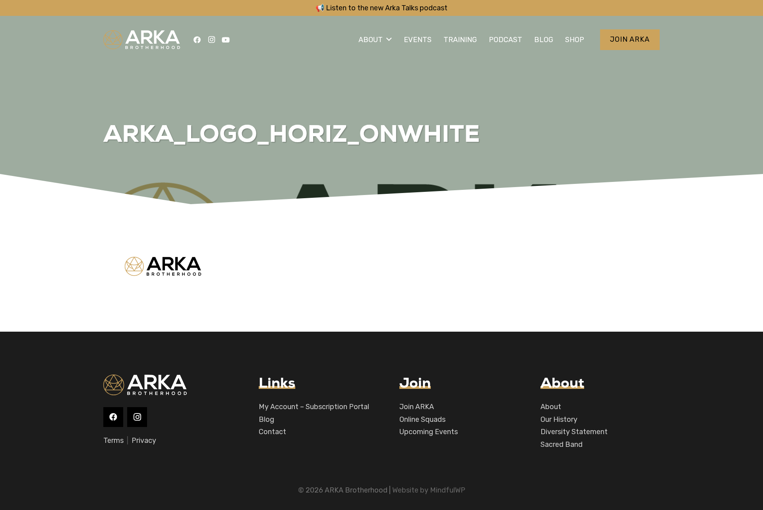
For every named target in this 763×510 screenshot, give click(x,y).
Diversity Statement (574, 431)
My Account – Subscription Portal (314, 406)
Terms (113, 440)
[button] (389, 39)
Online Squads (422, 419)
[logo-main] (141, 39)
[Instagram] (211, 40)
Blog (266, 419)
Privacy (144, 440)
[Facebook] (197, 40)
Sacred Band (561, 444)
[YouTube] (226, 40)
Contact (272, 431)
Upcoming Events (428, 431)
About (550, 406)
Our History (558, 419)
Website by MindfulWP (428, 490)
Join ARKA (416, 406)
